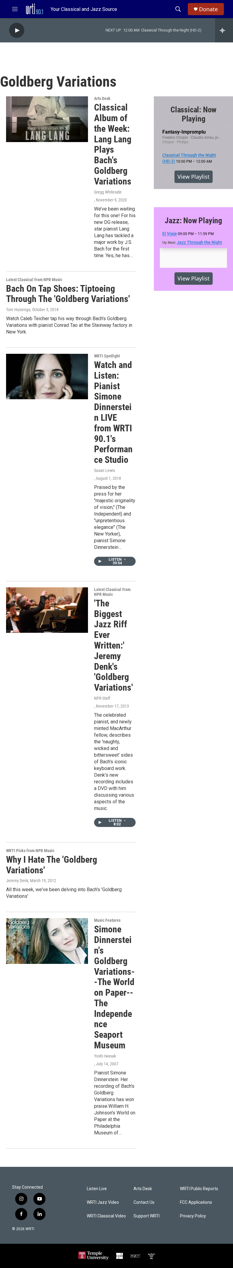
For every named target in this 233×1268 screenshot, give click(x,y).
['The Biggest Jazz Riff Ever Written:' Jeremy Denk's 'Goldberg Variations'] (47, 610)
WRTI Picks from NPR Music (30, 850)
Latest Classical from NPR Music (34, 279)
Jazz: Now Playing (193, 220)
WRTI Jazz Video (103, 1202)
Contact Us (143, 1202)
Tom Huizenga (18, 309)
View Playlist (193, 176)
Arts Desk (102, 98)
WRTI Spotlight (107, 356)
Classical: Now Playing (193, 114)
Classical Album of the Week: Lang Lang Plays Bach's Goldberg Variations (112, 144)
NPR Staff (102, 698)
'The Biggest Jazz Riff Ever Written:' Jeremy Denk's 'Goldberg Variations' (113, 645)
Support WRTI (146, 1216)
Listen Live (97, 1189)
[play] (17, 30)
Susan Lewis (104, 470)
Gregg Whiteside (108, 192)
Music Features (107, 920)
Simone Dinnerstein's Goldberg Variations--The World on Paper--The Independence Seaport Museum (114, 987)
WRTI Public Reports (199, 1189)
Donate (208, 9)
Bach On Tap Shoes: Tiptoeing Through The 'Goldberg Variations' (68, 293)
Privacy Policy (193, 1216)
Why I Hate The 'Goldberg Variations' (51, 864)
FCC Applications (196, 1202)
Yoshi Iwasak (105, 1056)
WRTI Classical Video (106, 1216)
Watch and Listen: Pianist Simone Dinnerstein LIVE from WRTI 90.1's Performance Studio (113, 412)
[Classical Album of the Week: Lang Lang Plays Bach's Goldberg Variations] (47, 119)
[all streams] (224, 30)
